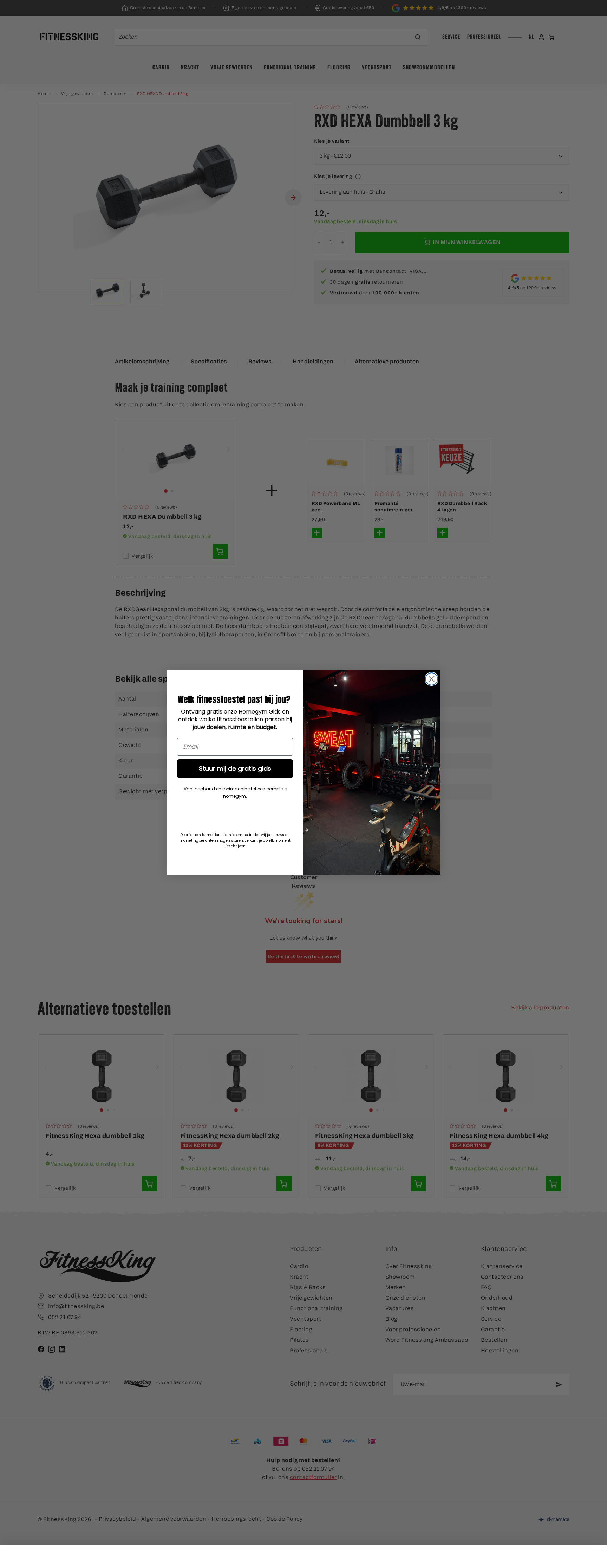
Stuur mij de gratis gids (235, 768)
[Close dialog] (431, 679)
